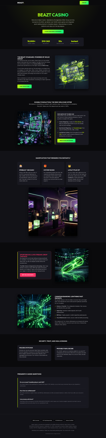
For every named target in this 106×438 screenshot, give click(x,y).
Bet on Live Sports (27, 274)
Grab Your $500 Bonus (66, 140)
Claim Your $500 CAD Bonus (53, 31)
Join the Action (24, 86)
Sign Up (84, 2)
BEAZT (20, 3)
